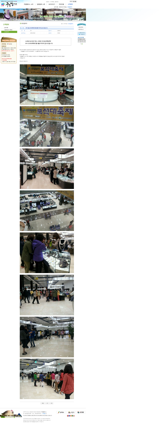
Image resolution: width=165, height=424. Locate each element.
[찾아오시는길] (81, 28)
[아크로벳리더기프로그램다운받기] (74, 417)
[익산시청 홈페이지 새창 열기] (71, 413)
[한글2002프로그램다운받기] (67, 417)
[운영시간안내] (81, 26)
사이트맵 (52, 1)
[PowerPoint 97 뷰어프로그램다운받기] (71, 417)
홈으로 (47, 1)
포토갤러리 (69, 7)
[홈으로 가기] (9, 6)
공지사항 (56, 7)
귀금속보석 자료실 (63, 7)
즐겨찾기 (57, 1)
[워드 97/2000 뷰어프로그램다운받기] (69, 417)
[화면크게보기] (71, 1)
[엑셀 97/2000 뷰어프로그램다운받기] (72, 417)
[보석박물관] (81, 413)
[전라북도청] (61, 413)
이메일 (44, 413)
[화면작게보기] (75, 1)
